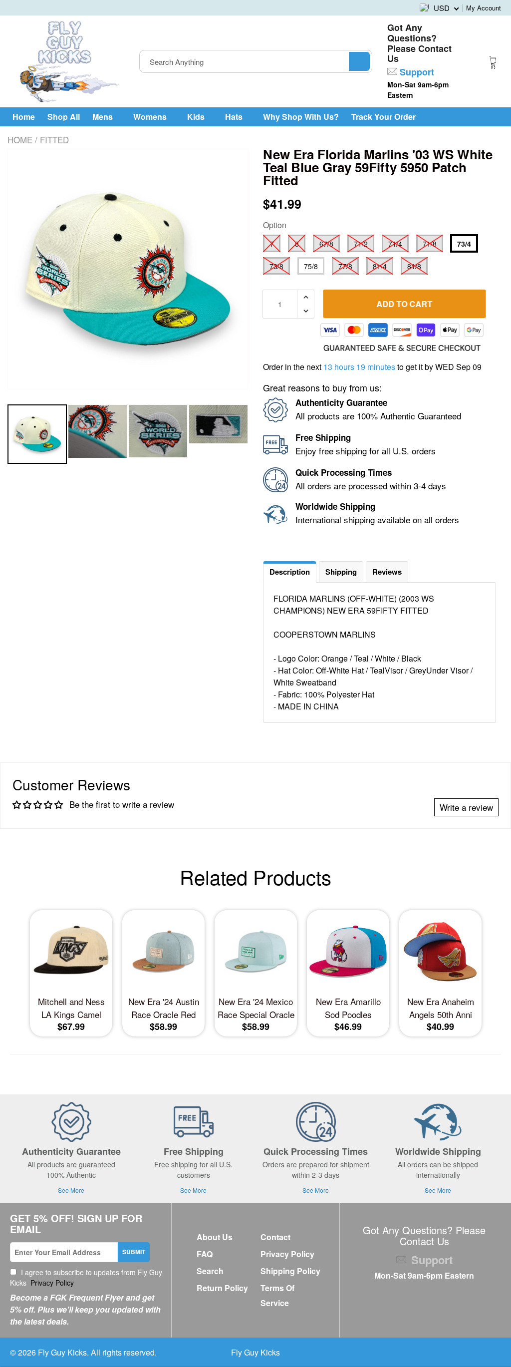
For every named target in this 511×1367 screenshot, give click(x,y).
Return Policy (222, 1288)
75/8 (311, 266)
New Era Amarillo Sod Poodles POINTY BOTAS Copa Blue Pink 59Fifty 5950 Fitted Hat (348, 1008)
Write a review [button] (466, 807)
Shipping (341, 571)
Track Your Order (383, 116)
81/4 (380, 266)
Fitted (54, 139)
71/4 (395, 244)
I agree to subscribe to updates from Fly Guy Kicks (86, 1277)
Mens (103, 116)
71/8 (430, 244)
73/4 (464, 244)
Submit (133, 1251)
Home (23, 116)
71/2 (361, 244)
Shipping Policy (290, 1271)
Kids (197, 116)
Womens (151, 116)
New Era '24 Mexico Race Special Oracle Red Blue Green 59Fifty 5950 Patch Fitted (256, 1008)
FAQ (205, 1254)
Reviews (387, 571)
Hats (235, 116)
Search (210, 1271)
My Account (483, 7)
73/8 (276, 266)
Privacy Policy (51, 1283)
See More (71, 1190)
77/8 (345, 266)
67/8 (326, 244)
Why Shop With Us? (301, 116)
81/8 (414, 266)
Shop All (63, 116)
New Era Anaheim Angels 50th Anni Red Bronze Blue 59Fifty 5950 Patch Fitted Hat (440, 1008)
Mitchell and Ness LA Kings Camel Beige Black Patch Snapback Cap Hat (71, 1008)
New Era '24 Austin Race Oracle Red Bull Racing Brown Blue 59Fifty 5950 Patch (163, 1008)
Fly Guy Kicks (62, 1352)
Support (415, 71)
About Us (215, 1237)
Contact (275, 1237)
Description (289, 571)
